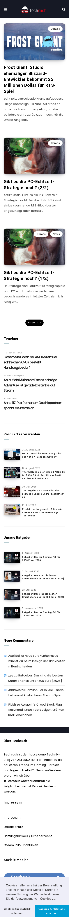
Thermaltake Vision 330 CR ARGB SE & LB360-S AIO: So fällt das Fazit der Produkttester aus (43, 475)
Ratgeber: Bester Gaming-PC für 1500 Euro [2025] (41, 614)
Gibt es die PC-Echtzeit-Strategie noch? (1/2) (29, 275)
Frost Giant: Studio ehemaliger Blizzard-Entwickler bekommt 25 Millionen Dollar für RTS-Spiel (30, 79)
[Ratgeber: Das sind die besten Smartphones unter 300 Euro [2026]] (12, 594)
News (56, 234)
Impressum (12, 818)
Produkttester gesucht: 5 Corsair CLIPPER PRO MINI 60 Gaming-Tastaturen (42, 512)
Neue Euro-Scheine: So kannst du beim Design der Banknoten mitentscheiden (36, 661)
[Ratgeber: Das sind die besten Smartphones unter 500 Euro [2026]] (12, 576)
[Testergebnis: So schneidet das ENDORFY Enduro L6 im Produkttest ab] (12, 491)
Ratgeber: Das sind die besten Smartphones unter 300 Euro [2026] (43, 595)
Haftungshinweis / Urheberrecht (28, 836)
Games (55, 29)
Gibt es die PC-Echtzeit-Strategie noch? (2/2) (29, 184)
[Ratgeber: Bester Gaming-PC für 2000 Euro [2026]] (12, 557)
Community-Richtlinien (21, 845)
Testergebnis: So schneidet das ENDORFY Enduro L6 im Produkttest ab (43, 493)
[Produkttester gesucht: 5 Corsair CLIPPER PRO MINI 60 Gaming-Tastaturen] (12, 509)
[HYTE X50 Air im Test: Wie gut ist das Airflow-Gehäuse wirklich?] (12, 454)
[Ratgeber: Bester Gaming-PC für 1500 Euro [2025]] (12, 612)
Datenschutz (13, 827)
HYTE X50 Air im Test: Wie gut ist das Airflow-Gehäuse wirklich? (41, 455)
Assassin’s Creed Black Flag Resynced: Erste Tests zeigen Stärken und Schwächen (36, 709)
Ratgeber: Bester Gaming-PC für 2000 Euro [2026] (41, 559)
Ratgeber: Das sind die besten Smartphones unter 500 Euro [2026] (43, 577)
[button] (57, 899)
